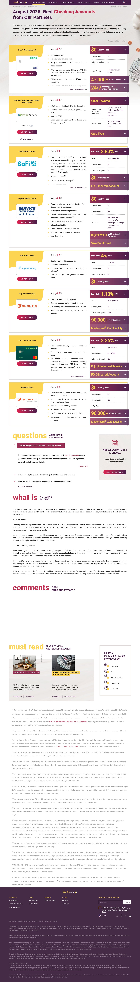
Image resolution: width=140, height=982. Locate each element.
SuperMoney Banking (27, 255)
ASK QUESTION (114, 472)
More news (30, 696)
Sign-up (127, 902)
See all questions (25, 487)
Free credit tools (50, 900)
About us (65, 900)
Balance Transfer (116, 677)
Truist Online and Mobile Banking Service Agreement (68, 722)
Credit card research (15, 904)
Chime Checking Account (27, 50)
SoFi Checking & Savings (27, 151)
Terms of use (33, 904)
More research (70, 696)
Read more (83, 466)
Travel (113, 672)
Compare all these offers (117, 41)
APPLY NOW (27, 73)
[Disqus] (70, 616)
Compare (24, 125)
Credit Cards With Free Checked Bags (26, 672)
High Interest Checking (26, 294)
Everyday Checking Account (27, 199)
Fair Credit (114, 689)
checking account (72, 455)
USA (102, 915)
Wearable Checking (26, 387)
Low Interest (115, 683)
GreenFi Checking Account (27, 340)
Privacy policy (33, 900)
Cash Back (114, 666)
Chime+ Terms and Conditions (67, 747)
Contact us (65, 904)
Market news (13, 900)
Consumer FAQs (14, 907)
